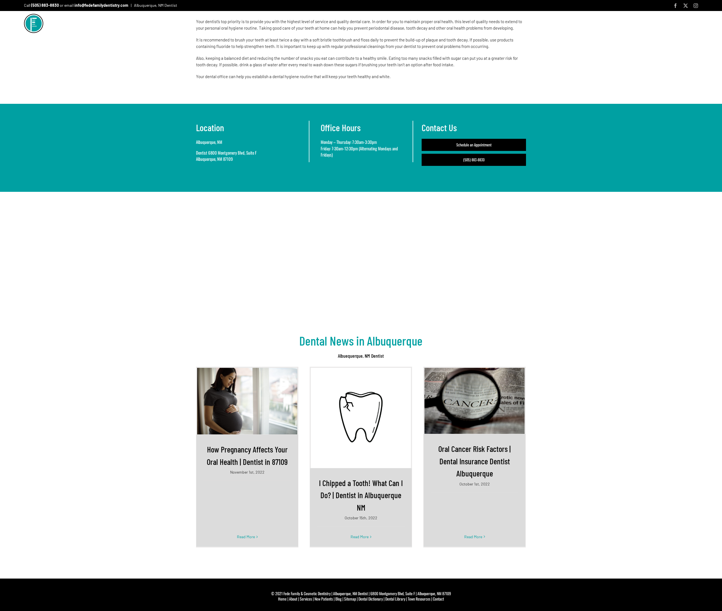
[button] (695, 25)
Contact (438, 599)
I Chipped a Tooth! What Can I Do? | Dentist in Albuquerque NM (361, 495)
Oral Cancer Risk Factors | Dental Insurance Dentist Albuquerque (474, 461)
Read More (246, 536)
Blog (338, 599)
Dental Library (395, 599)
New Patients (323, 599)
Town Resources (419, 599)
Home (282, 599)
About (293, 599)
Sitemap (350, 599)
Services (306, 599)
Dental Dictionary (370, 599)
